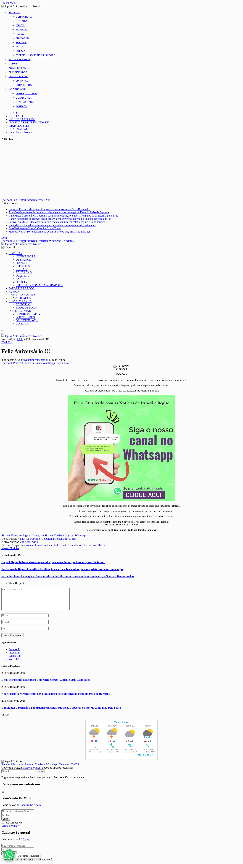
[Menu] (2, 330)
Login (5, 818)
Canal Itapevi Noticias (21, 132)
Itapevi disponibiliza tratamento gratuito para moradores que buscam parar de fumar (53, 562)
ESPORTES (22, 30)
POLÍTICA (21, 42)
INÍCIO (13, 112)
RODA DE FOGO (24, 85)
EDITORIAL (22, 81)
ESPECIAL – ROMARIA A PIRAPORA (35, 55)
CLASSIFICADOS (18, 72)
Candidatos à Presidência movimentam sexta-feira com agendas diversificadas (52, 225)
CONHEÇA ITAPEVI (26, 93)
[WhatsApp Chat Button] (9, 855)
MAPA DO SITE (19, 125)
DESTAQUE (22, 21)
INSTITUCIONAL (18, 89)
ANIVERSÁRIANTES (19, 68)
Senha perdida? (10, 825)
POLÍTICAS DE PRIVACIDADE (29, 122)
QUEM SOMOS (24, 98)
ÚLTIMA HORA (24, 17)
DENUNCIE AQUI (25, 102)
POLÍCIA (20, 51)
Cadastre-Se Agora (30, 804)
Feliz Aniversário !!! (30, 541)
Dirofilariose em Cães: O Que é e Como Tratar (35, 228)
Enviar (39, 771)
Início (20, 339)
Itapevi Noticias (10, 548)
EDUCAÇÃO (22, 38)
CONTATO (21, 106)
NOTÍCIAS (14, 12)
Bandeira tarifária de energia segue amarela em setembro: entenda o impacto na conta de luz (60, 218)
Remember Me (14, 822)
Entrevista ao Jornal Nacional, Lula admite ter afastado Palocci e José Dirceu (62, 545)
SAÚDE (20, 47)
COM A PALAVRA (18, 76)
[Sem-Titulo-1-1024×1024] (121, 500)
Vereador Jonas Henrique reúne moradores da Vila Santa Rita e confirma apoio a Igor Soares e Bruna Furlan (67, 576)
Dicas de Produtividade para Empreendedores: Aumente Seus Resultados (49, 209)
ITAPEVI (20, 25)
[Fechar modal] (2, 792)
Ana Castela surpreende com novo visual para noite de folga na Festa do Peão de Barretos (59, 212)
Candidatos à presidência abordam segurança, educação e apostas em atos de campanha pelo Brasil (64, 215)
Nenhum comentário (35, 359)
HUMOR (13, 64)
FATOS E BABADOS (19, 59)
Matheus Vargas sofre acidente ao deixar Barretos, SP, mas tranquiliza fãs (49, 231)
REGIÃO (20, 34)
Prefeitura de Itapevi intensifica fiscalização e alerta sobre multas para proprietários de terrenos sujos (62, 569)
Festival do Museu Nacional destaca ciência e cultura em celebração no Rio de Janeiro (57, 221)
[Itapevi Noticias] (21, 243)
